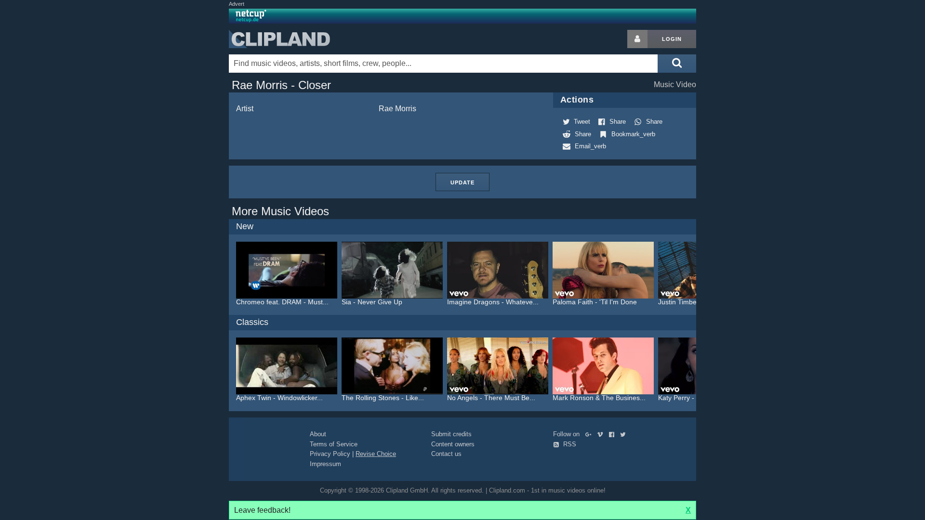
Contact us (446, 453)
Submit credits (451, 434)
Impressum (325, 464)
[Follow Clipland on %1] (590, 434)
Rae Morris (397, 108)
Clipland (279, 39)
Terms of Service (333, 444)
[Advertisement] (773, 174)
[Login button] (637, 39)
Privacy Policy (330, 453)
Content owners (453, 444)
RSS (568, 444)
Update (462, 182)
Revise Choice (376, 453)
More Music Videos (280, 211)
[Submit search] (677, 63)
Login (672, 39)
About (318, 434)
